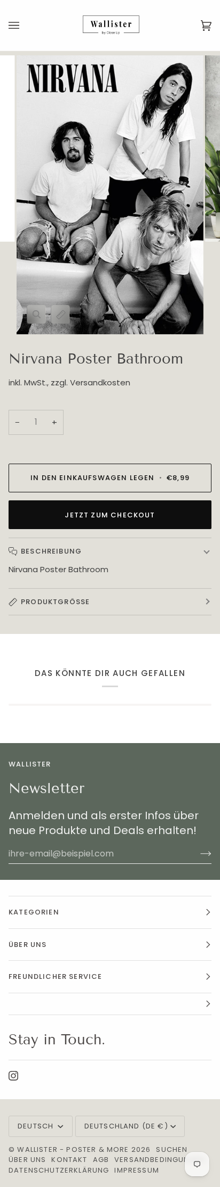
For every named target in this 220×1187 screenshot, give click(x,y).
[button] (110, 1004)
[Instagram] (13, 1076)
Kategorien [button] (34, 912)
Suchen (171, 1149)
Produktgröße (55, 602)
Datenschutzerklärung (59, 1170)
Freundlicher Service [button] (55, 976)
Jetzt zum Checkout (110, 515)
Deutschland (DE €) (126, 1126)
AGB (101, 1160)
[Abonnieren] (197, 853)
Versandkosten (100, 382)
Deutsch (37, 1126)
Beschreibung (51, 551)
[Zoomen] (36, 314)
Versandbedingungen (159, 1160)
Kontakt (69, 1160)
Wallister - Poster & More (73, 1149)
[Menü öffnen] (25, 25)
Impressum (136, 1170)
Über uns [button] (27, 944)
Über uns (27, 1160)
